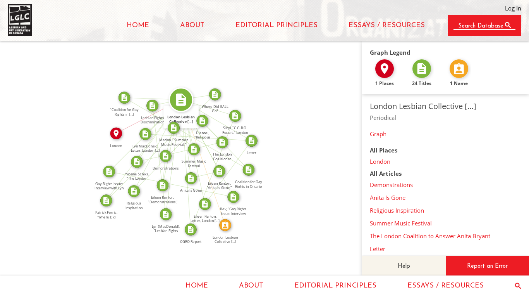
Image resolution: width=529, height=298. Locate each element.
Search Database (480, 26)
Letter (377, 249)
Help (404, 266)
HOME (138, 25)
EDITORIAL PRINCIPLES (276, 25)
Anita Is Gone (387, 197)
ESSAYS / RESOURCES (387, 25)
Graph (378, 134)
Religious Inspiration (397, 210)
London (380, 161)
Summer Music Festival (401, 223)
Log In (513, 8)
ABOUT (192, 25)
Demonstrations (391, 185)
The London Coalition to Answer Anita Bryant (430, 236)
